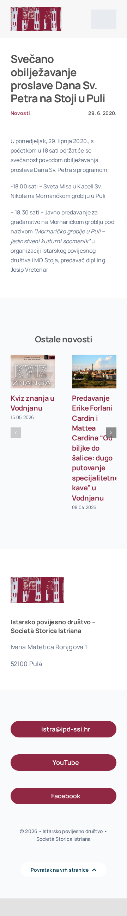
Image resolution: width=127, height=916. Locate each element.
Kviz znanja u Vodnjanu (33, 403)
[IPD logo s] (36, 10)
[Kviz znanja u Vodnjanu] (33, 372)
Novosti (20, 113)
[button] (16, 432)
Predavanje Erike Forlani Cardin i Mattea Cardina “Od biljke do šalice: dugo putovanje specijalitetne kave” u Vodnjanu (95, 448)
